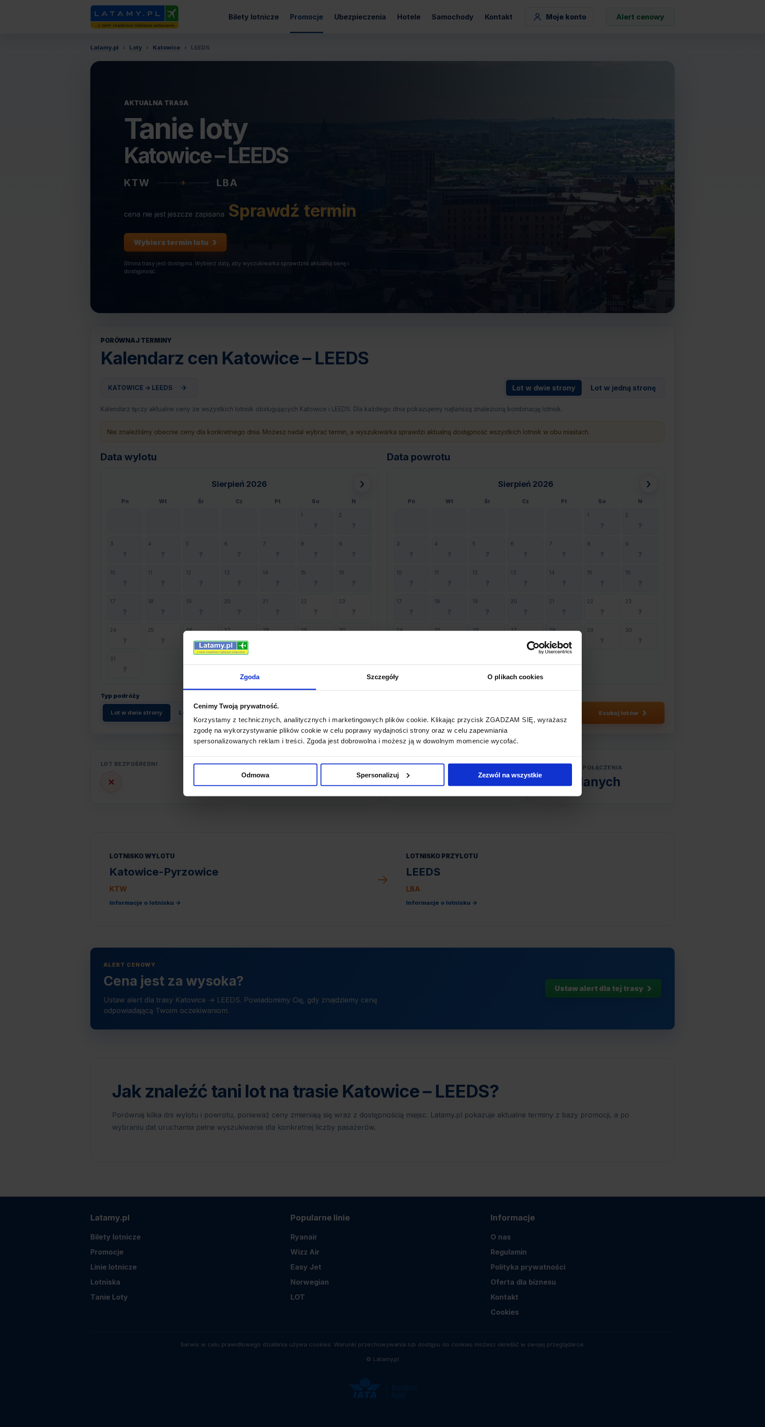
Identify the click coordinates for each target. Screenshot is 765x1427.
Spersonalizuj (377, 774)
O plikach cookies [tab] (515, 677)
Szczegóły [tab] (383, 677)
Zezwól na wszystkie (510, 774)
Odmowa (255, 774)
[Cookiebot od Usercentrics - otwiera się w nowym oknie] (533, 647)
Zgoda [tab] (250, 677)
